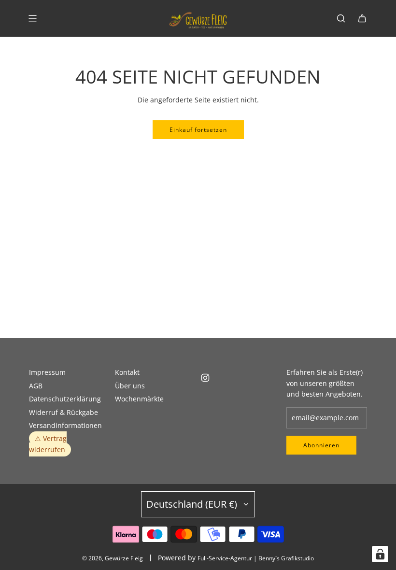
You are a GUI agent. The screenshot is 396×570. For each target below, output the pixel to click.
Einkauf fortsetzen (198, 130)
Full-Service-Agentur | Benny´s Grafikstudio (256, 558)
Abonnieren (321, 445)
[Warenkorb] (362, 18)
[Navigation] (32, 18)
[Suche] (341, 18)
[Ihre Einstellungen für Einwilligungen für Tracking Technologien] (380, 554)
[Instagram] (205, 377)
